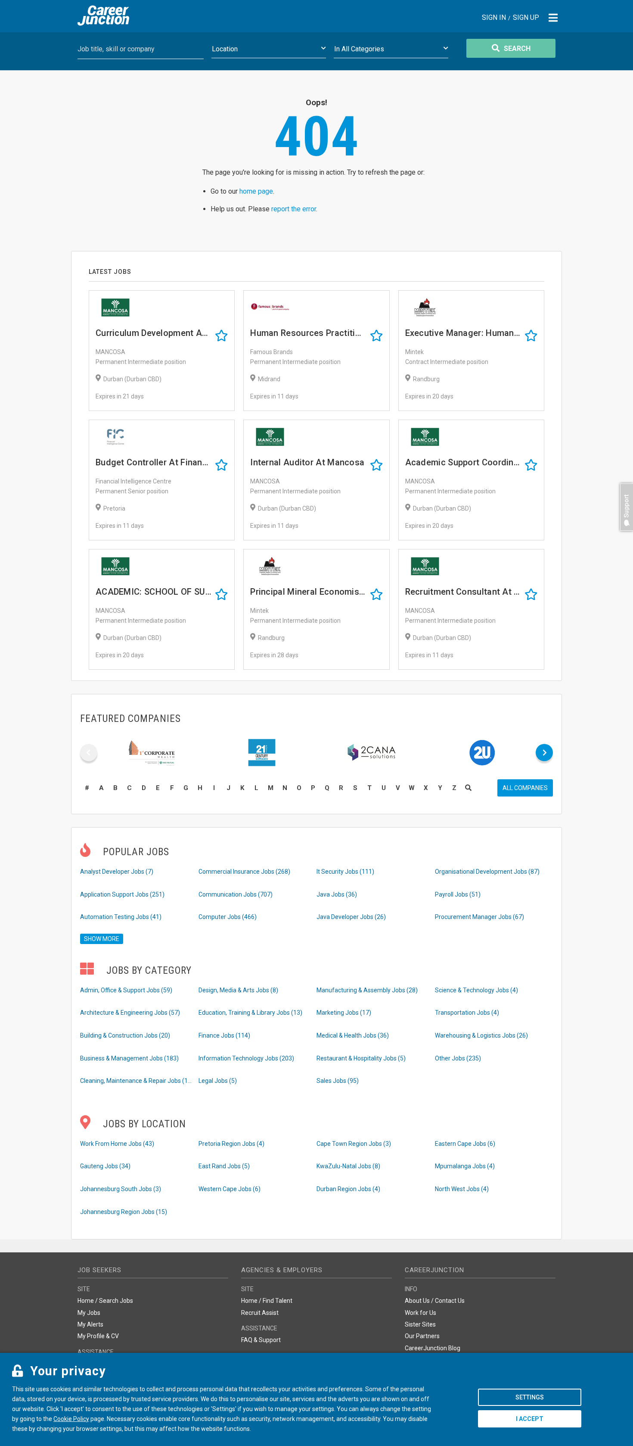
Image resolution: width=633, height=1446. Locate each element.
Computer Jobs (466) (228, 916)
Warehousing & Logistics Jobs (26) (481, 1035)
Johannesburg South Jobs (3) (120, 1189)
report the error (293, 209)
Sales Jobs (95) (337, 1080)
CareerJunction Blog (432, 1348)
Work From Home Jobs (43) (117, 1143)
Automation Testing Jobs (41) (120, 916)
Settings (529, 1397)
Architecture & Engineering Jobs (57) (130, 1012)
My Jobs (89, 1312)
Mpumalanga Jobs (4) (465, 1166)
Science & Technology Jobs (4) (476, 990)
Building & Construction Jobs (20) (125, 1035)
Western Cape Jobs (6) (230, 1189)
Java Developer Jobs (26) (351, 916)
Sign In (494, 18)
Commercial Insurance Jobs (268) (244, 871)
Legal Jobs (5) (218, 1080)
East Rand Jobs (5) (224, 1166)
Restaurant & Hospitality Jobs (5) (361, 1058)
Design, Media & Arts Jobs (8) (238, 990)
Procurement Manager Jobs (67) (479, 916)
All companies (525, 787)
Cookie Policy (71, 1418)
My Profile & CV (98, 1336)
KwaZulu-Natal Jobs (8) (348, 1166)
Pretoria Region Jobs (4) (231, 1143)
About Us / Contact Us (435, 1300)
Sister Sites (420, 1324)
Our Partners (422, 1336)
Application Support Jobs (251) (122, 894)
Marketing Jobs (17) (343, 1012)
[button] (624, 535)
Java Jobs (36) (336, 894)
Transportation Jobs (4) (467, 1012)
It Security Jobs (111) (345, 871)
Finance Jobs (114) (224, 1035)
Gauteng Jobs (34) (105, 1166)
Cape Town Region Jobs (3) (353, 1143)
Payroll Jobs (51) (458, 894)
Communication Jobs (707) (236, 894)
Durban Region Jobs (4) (348, 1189)
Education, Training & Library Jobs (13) (250, 1012)
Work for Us (420, 1312)
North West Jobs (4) (462, 1189)
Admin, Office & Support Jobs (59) (126, 990)
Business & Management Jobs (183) (129, 1058)
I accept (529, 1418)
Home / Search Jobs (105, 1300)
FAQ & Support (261, 1339)
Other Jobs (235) (458, 1058)
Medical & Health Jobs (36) (352, 1035)
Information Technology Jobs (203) (246, 1058)
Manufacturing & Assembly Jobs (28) (367, 990)
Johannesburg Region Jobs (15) (123, 1211)
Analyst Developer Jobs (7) (116, 871)
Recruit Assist (260, 1312)
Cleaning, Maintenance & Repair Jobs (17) (136, 1080)
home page (256, 191)
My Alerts (90, 1324)
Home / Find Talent (266, 1300)
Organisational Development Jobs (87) (487, 871)
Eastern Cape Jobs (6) (465, 1143)
